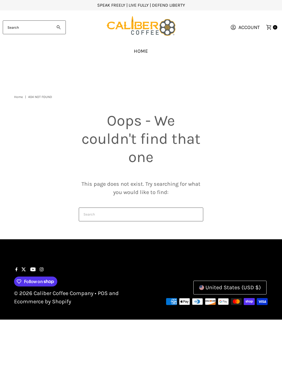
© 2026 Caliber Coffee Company (53, 293)
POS (103, 293)
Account (249, 27)
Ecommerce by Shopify (42, 301)
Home (141, 51)
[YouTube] (33, 270)
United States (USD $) (233, 287)
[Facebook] (16, 270)
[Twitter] (23, 270)
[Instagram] (42, 270)
